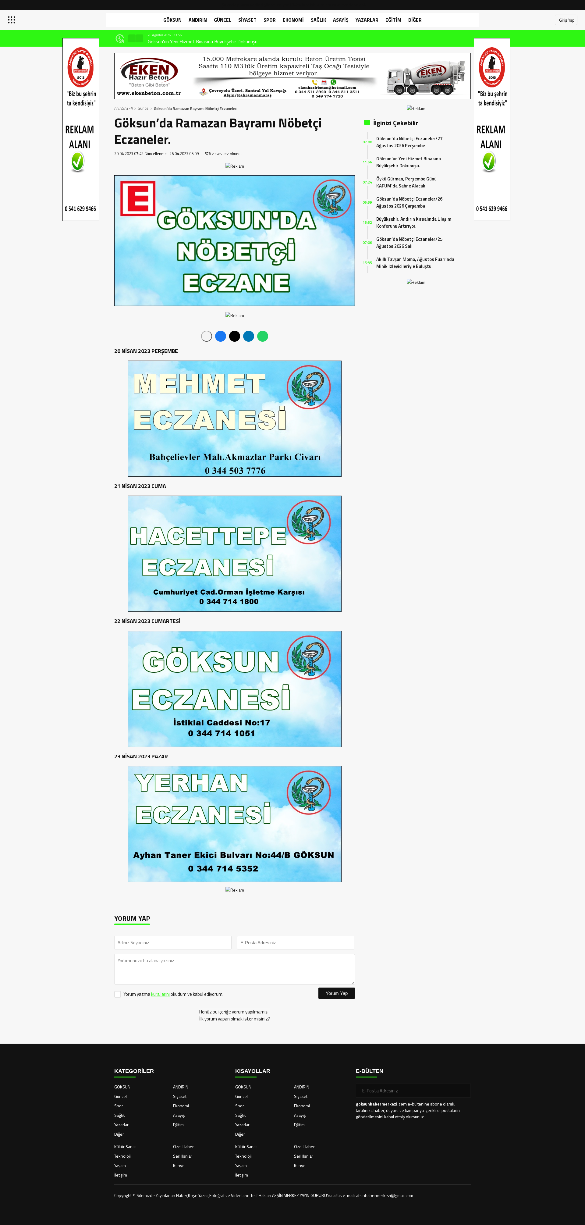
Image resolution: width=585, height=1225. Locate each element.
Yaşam (120, 1165)
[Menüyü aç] (12, 19)
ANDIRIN (198, 19)
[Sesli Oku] (206, 336)
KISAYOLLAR (252, 1071)
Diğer (415, 19)
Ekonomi (293, 19)
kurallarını (160, 994)
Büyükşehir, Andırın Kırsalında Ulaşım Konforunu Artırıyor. (413, 222)
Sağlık (318, 19)
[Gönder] (464, 1091)
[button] (132, 38)
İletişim (120, 1175)
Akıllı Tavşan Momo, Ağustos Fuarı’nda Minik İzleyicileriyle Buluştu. (415, 263)
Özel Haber (183, 1146)
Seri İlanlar (182, 1156)
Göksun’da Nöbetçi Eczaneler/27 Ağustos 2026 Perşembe (409, 142)
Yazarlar (367, 19)
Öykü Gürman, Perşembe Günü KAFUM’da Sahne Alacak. (204, 41)
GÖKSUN (172, 19)
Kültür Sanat (125, 1146)
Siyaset (247, 19)
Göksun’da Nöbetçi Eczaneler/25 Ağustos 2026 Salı (409, 243)
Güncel (222, 19)
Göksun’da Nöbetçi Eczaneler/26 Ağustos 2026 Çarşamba (409, 202)
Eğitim (393, 19)
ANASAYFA (123, 108)
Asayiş (341, 19)
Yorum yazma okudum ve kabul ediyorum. (173, 994)
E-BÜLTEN (369, 1071)
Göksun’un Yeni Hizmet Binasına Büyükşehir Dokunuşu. (408, 162)
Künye (179, 1165)
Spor (270, 19)
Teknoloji (122, 1156)
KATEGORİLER (134, 1071)
